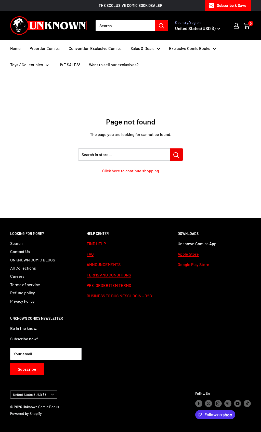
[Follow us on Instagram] (218, 403)
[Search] (161, 25)
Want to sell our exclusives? (114, 64)
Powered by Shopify (26, 413)
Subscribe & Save (231, 5)
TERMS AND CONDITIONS (109, 274)
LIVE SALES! (69, 64)
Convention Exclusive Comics (95, 48)
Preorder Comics (45, 48)
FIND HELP (96, 243)
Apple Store (188, 254)
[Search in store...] (176, 154)
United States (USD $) (29, 394)
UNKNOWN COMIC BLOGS (32, 259)
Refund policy (22, 292)
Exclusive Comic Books (189, 48)
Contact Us (20, 251)
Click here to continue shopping (130, 170)
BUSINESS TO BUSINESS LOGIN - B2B (119, 295)
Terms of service (25, 284)
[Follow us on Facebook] (198, 403)
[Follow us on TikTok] (247, 403)
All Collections (23, 268)
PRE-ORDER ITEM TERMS (109, 285)
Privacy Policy (22, 301)
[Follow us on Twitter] (208, 403)
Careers (17, 276)
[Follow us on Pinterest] (227, 403)
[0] (246, 26)
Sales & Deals (142, 48)
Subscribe (27, 369)
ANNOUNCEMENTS (104, 264)
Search (16, 243)
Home (15, 48)
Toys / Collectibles (26, 64)
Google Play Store (193, 264)
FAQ (90, 254)
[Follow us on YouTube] (237, 403)
